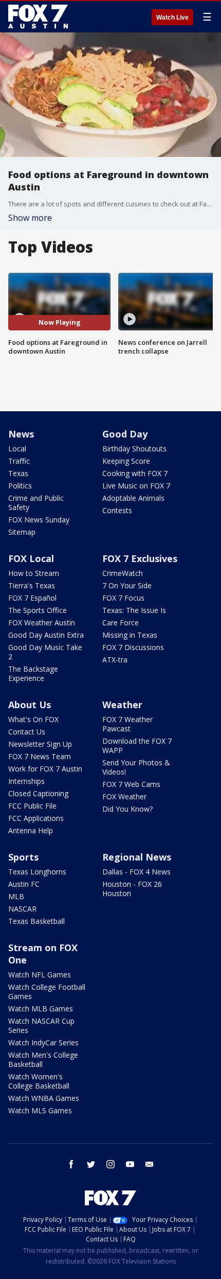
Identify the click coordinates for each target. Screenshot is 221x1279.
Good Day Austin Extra (46, 635)
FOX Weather (124, 796)
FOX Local (31, 558)
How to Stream (33, 573)
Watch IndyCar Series (43, 1042)
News (21, 434)
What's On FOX (33, 719)
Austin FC (24, 884)
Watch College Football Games (46, 991)
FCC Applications (36, 818)
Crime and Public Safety (36, 502)
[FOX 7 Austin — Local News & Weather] (38, 16)
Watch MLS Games (40, 1110)
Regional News (136, 857)
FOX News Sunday (38, 519)
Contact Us (26, 732)
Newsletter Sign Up (40, 744)
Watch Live (172, 17)
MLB (16, 896)
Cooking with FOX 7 (135, 473)
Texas (18, 473)
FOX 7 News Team (39, 756)
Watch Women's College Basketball (38, 1081)
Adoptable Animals (133, 498)
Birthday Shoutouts (134, 448)
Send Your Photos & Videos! (136, 767)
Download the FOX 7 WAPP (137, 745)
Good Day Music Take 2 (45, 651)
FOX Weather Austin (41, 622)
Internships (26, 781)
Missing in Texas (129, 635)
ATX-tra (114, 659)
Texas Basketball (36, 921)
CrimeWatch (122, 573)
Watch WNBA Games (43, 1098)
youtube (130, 1164)
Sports (23, 857)
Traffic (19, 461)
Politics (20, 485)
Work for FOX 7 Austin (45, 769)
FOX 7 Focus (123, 598)
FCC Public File (32, 806)
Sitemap (21, 532)
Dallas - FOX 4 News (136, 872)
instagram (110, 1164)
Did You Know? (127, 809)
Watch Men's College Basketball (43, 1059)
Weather (122, 704)
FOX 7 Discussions (133, 647)
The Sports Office (37, 610)
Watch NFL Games (39, 974)
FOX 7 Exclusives (139, 558)
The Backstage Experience (33, 673)
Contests (117, 510)
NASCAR (22, 909)
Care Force (120, 622)
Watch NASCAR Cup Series (41, 1025)
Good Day (125, 434)
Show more (30, 217)
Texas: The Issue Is (134, 610)
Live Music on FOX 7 (136, 485)
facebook (71, 1164)
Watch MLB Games (40, 1008)
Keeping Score (126, 461)
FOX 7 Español (32, 598)
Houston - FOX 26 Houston (132, 888)
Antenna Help (30, 830)
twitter (91, 1164)
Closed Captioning (38, 793)
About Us (29, 704)
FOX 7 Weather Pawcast (127, 723)
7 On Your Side (127, 585)
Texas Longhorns (37, 872)
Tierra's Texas (31, 585)
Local (17, 448)
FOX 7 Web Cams (131, 784)
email (149, 1164)
